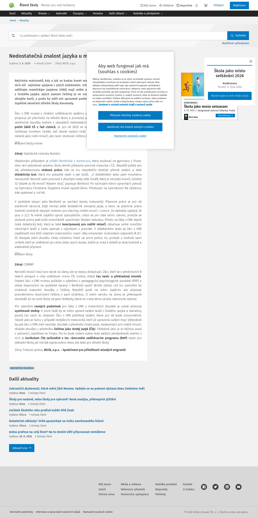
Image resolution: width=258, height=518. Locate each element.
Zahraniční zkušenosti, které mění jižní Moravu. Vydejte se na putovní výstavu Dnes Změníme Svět (77, 388)
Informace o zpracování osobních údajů (58, 511)
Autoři (102, 489)
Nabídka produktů (166, 484)
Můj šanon (105, 484)
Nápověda (186, 5)
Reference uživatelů (133, 489)
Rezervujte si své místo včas (229, 95)
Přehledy (160, 494)
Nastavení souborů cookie (98, 511)
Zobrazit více (20, 448)
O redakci (189, 489)
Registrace (239, 5)
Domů (13, 20)
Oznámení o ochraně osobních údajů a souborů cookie (125, 104)
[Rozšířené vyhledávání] (13, 35)
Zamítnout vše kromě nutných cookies (130, 127)
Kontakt (187, 484)
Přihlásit (219, 5)
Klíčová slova (106, 494)
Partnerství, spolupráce (135, 494)
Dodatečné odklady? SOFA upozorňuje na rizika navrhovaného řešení (56, 421)
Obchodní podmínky (21, 511)
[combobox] (129, 35)
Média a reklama (131, 484)
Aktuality (24, 20)
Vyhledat (240, 35)
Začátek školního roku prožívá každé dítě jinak (41, 410)
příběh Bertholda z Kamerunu (69, 161)
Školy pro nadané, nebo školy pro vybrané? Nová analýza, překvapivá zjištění (62, 399)
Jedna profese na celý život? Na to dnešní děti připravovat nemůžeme (57, 432)
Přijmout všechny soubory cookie (130, 115)
